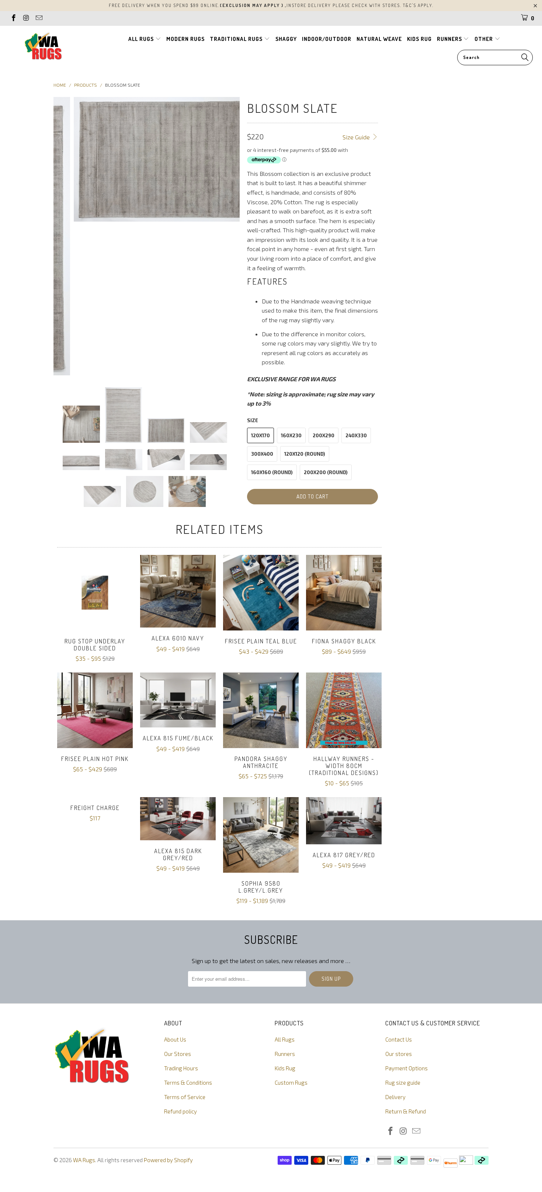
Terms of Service (184, 1097)
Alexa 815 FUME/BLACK (178, 700)
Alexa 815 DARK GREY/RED (178, 818)
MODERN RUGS (185, 38)
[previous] (63, 236)
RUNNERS (450, 38)
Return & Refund (405, 1111)
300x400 (262, 454)
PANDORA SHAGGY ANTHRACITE (261, 710)
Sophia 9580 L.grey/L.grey (261, 835)
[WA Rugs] (43, 47)
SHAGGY (286, 38)
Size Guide (357, 136)
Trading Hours (181, 1068)
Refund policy (180, 1111)
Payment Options (406, 1068)
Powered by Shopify (168, 1160)
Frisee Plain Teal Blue (261, 592)
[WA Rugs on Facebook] (13, 18)
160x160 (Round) (272, 472)
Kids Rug (285, 1068)
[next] (229, 236)
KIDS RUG (419, 38)
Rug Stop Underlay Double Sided (95, 592)
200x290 (323, 435)
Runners (285, 1053)
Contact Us (398, 1039)
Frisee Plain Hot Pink (95, 710)
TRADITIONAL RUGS (237, 38)
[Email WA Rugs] (38, 18)
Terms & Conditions (188, 1082)
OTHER (484, 38)
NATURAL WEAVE (379, 38)
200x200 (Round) (326, 472)
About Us (175, 1039)
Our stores (398, 1053)
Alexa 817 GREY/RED (344, 820)
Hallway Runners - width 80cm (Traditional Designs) (344, 710)
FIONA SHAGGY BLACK (344, 592)
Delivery (395, 1097)
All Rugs (285, 1039)
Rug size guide (402, 1082)
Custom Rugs (291, 1082)
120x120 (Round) (304, 454)
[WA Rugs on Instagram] (26, 18)
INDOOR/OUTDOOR (326, 38)
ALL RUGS (141, 38)
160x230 (291, 435)
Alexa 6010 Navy (178, 591)
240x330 (356, 435)
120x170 (260, 435)
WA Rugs (84, 1160)
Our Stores (177, 1053)
